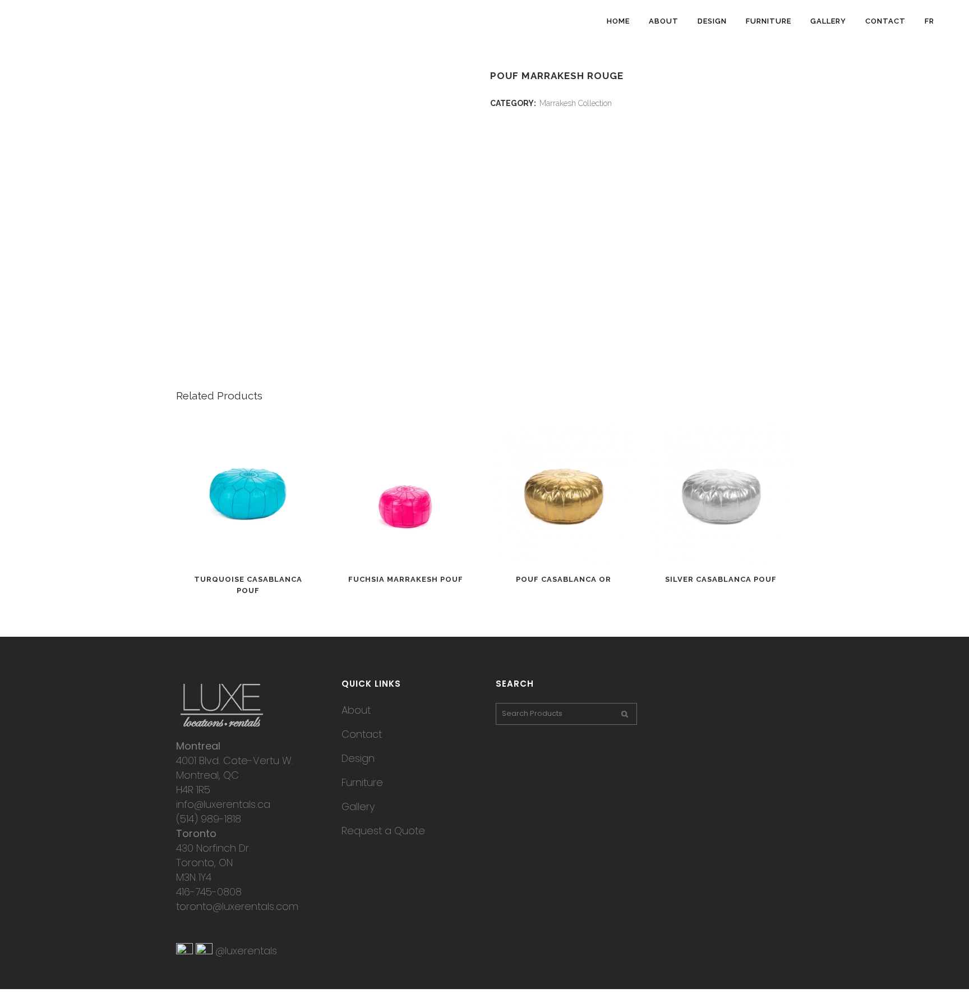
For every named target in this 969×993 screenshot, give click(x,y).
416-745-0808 (209, 892)
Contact (362, 734)
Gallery (358, 806)
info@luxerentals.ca (223, 804)
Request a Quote (383, 831)
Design (358, 758)
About (356, 710)
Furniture (362, 782)
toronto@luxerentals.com (237, 906)
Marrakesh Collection (575, 103)
